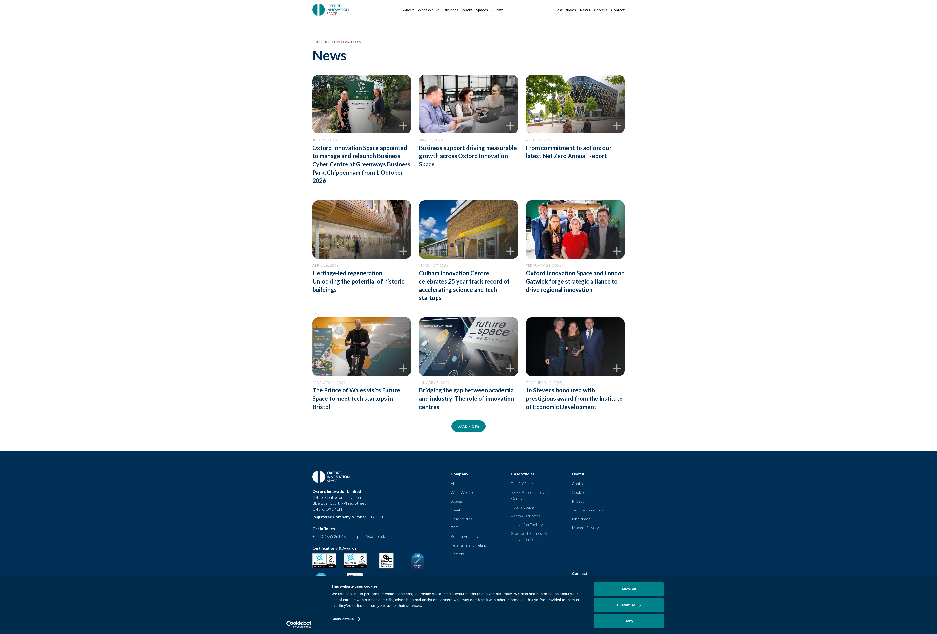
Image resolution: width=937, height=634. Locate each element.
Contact (579, 483)
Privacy (578, 501)
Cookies (579, 492)
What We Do (462, 492)
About (456, 483)
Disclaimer (581, 518)
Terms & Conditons (587, 510)
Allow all (628, 589)
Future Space (522, 507)
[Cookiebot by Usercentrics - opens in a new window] (299, 624)
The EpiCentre (523, 483)
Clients (456, 510)
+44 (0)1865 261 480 (330, 536)
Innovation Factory (527, 524)
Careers (457, 554)
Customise (626, 605)
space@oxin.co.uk (370, 536)
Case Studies (461, 518)
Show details (342, 619)
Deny (628, 621)
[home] (331, 10)
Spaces (457, 501)
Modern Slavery (585, 527)
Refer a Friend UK (466, 536)
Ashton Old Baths (525, 515)
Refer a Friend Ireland (469, 545)
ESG (454, 527)
